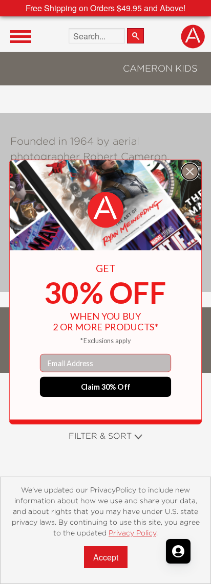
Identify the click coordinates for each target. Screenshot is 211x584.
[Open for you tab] (178, 551)
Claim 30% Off (106, 386)
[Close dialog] (190, 171)
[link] (105, 210)
